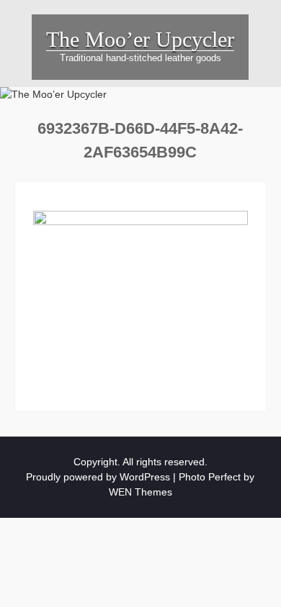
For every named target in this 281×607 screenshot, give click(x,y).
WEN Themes (140, 492)
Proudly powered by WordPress (98, 477)
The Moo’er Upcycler (140, 39)
